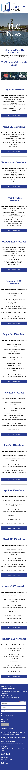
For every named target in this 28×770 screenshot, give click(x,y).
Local (3, 721)
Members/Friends (6, 719)
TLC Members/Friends (7, 715)
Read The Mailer (14, 116)
